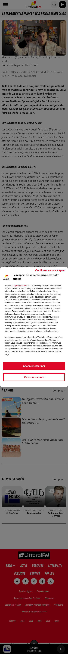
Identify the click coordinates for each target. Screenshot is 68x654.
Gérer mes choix (34, 377)
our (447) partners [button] (19, 285)
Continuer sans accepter (50, 270)
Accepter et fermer (34, 366)
